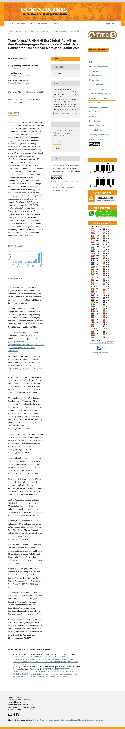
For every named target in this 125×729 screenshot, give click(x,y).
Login (31, 24)
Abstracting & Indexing (98, 98)
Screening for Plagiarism (98, 135)
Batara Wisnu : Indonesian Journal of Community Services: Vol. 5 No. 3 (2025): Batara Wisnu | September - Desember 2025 (45, 661)
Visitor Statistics (95, 112)
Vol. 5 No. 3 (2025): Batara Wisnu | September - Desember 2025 (52, 31)
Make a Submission (98, 50)
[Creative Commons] (94, 146)
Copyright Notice (95, 130)
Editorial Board (95, 76)
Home (10, 24)
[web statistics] (102, 349)
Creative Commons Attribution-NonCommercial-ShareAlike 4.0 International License (67, 720)
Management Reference (98, 107)
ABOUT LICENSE (96, 139)
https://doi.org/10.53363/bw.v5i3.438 (28, 92)
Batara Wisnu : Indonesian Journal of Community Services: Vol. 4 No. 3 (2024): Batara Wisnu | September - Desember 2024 (45, 675)
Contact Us (93, 71)
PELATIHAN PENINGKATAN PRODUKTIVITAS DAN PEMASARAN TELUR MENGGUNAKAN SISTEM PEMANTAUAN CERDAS (42, 658)
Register (21, 24)
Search (111, 24)
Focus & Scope (95, 80)
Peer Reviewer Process (98, 89)
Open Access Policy (96, 125)
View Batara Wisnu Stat (102, 352)
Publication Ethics (96, 103)
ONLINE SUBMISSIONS (98, 66)
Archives (42, 24)
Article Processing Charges (99, 94)
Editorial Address (95, 116)
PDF (56, 59)
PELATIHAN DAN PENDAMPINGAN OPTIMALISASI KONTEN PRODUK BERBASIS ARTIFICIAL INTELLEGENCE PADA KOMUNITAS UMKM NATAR (45, 671)
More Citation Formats (64, 114)
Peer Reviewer (95, 121)
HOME (91, 62)
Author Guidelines (96, 85)
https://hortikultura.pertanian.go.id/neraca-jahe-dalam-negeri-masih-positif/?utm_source (26, 347)
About (55, 24)
